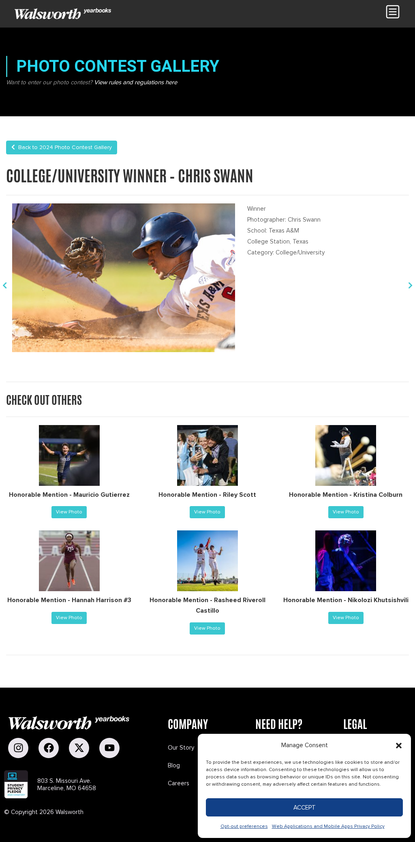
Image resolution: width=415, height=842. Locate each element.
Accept (304, 807)
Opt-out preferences (244, 826)
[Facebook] (49, 748)
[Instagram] (18, 748)
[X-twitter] (79, 748)
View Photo (69, 512)
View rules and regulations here (135, 82)
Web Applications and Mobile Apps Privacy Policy (328, 826)
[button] (399, 746)
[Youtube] (109, 748)
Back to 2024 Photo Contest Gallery (63, 147)
